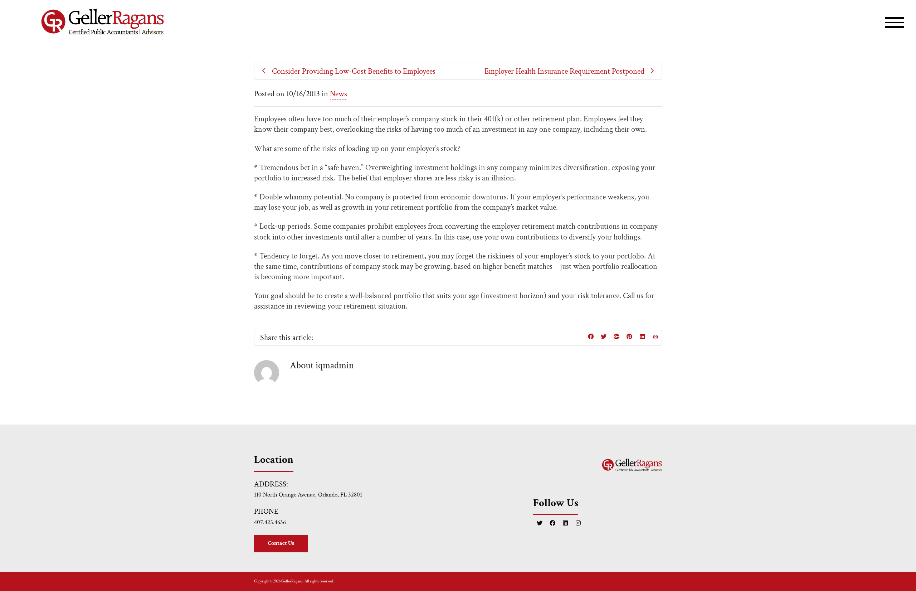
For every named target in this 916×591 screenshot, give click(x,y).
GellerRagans (292, 581)
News (338, 94)
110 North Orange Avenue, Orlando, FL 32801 (308, 494)
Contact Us (281, 543)
